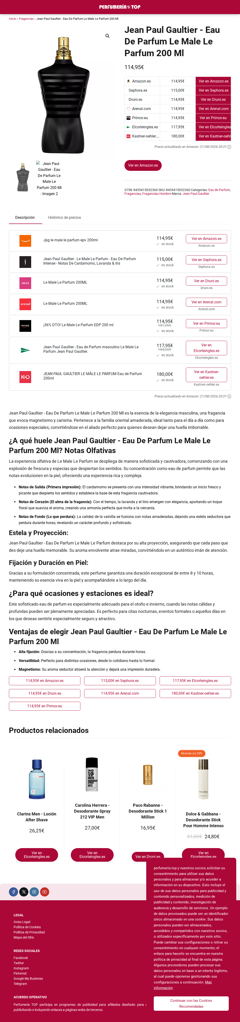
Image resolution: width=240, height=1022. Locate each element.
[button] (107, 36)
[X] (23, 892)
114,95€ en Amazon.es (45, 680)
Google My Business (28, 978)
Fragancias (26, 18)
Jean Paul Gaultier (196, 194)
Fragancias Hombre (156, 194)
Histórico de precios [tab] (64, 217)
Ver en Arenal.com (206, 302)
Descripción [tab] (25, 217)
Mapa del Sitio (24, 937)
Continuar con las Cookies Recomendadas (191, 1003)
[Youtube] (44, 892)
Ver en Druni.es (206, 281)
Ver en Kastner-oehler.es (206, 375)
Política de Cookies (27, 927)
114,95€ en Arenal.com (120, 693)
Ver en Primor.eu (206, 323)
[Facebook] (13, 892)
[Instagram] (34, 892)
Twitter (19, 963)
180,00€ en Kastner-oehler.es (195, 693)
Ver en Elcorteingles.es (206, 348)
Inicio (12, 18)
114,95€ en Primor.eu (44, 706)
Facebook (21, 958)
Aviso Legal (22, 922)
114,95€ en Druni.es (44, 693)
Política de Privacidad (29, 932)
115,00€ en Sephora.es (120, 680)
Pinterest (20, 973)
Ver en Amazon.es (143, 165)
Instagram (21, 968)
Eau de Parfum (219, 190)
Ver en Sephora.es (206, 260)
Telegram (20, 984)
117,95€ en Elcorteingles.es (195, 680)
